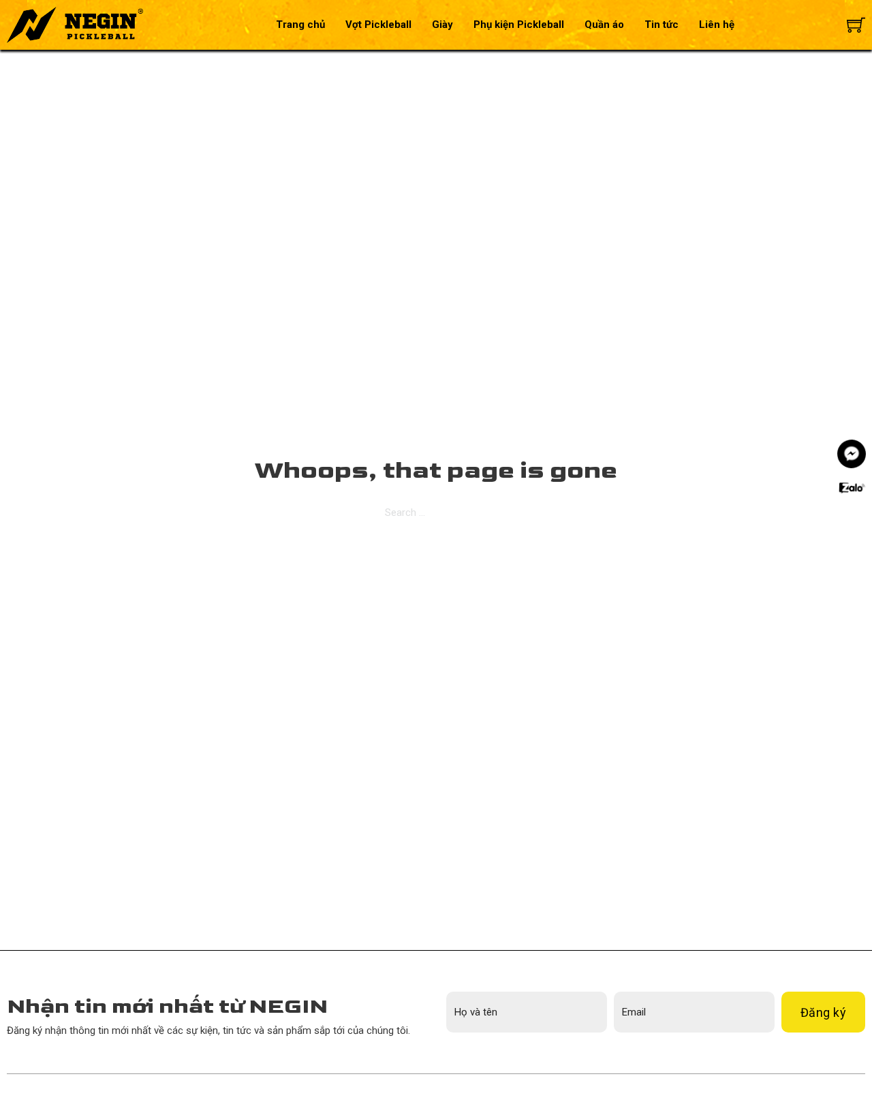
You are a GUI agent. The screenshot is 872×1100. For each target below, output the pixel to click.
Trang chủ (300, 24)
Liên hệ (716, 24)
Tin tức (661, 24)
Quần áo (604, 24)
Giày (442, 24)
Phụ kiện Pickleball (518, 24)
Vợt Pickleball (378, 24)
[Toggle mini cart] (856, 25)
